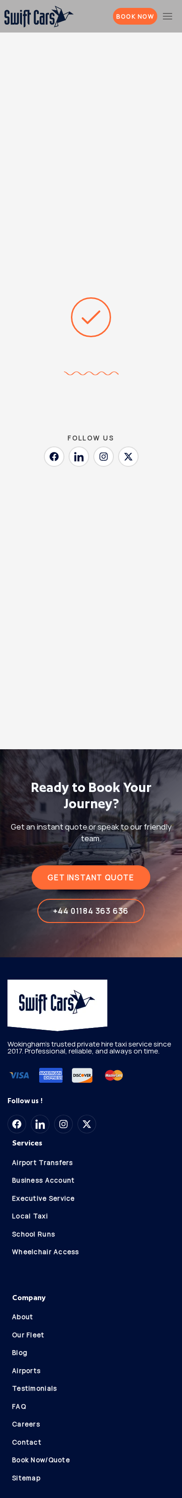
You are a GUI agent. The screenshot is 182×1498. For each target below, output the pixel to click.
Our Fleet (28, 1335)
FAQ (19, 1406)
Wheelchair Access (45, 1252)
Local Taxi (30, 1216)
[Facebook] (54, 456)
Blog (20, 1352)
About (22, 1317)
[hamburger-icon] (167, 16)
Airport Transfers (42, 1162)
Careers (26, 1424)
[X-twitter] (128, 456)
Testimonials (34, 1388)
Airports (26, 1371)
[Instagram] (103, 456)
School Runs (33, 1234)
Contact (27, 1442)
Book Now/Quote (41, 1460)
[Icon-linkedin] (79, 456)
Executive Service (43, 1198)
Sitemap (26, 1478)
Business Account (43, 1180)
